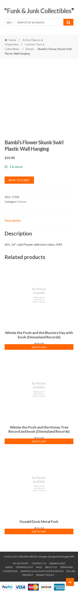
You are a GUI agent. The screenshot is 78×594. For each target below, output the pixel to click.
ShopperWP (67, 556)
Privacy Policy (45, 574)
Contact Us (39, 563)
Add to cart (19, 180)
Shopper (43, 556)
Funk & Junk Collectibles (39, 11)
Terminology (24, 567)
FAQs (39, 567)
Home (12, 40)
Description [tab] (13, 220)
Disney (30, 49)
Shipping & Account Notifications (41, 571)
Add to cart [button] (39, 347)
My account (21, 563)
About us (51, 567)
